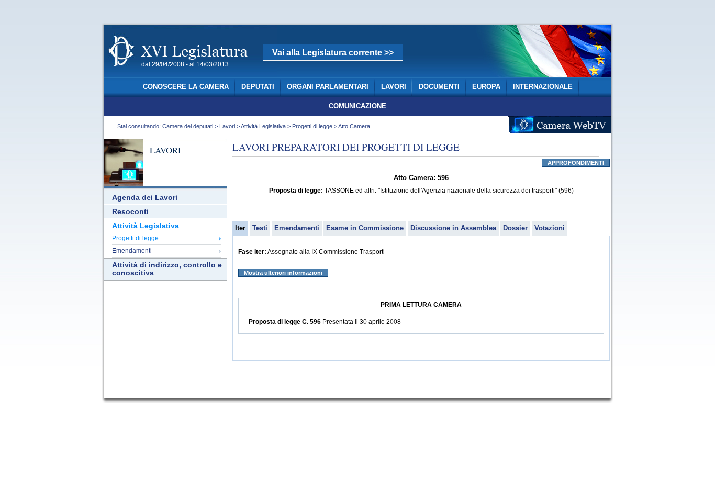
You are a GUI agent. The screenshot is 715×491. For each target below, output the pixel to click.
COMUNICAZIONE (357, 106)
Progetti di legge (312, 126)
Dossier (515, 228)
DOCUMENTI (439, 87)
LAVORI (393, 87)
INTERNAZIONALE (543, 87)
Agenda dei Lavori (144, 198)
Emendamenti (132, 250)
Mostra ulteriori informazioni (283, 273)
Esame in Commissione (365, 228)
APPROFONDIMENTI (576, 163)
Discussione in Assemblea (453, 228)
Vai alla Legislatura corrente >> (333, 52)
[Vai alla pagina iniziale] (190, 72)
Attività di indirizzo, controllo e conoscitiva (167, 269)
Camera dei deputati (187, 126)
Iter (240, 228)
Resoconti (130, 212)
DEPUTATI (257, 87)
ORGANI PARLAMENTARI (327, 87)
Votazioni (549, 228)
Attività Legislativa (263, 126)
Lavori (227, 126)
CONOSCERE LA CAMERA (186, 87)
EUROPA (486, 87)
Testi (259, 228)
